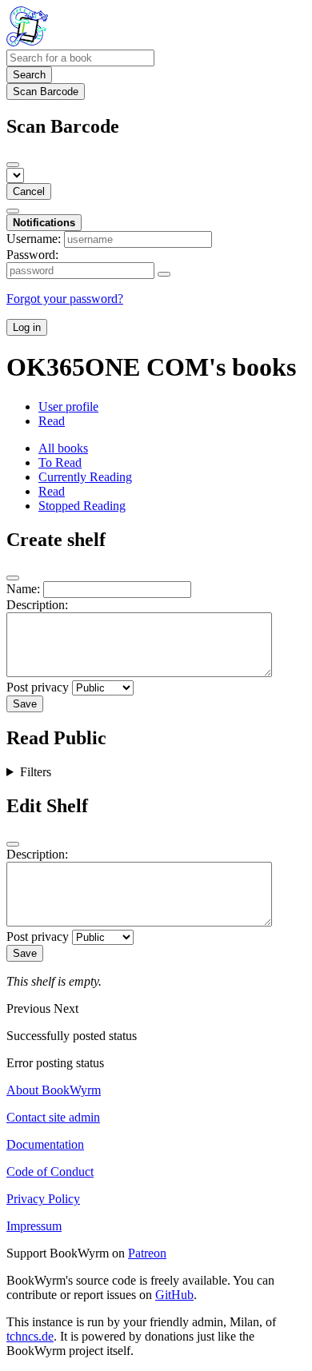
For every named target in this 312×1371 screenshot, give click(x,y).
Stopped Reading (82, 505)
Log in (27, 327)
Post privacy (37, 687)
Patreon (147, 1253)
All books (63, 448)
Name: (23, 589)
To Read (60, 462)
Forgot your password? (64, 298)
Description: (37, 605)
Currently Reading (85, 477)
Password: (32, 254)
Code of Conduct (50, 1171)
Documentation (45, 1144)
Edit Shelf (47, 805)
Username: (33, 238)
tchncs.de (30, 1336)
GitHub (174, 1294)
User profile (68, 406)
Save (25, 704)
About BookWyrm (53, 1090)
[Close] (12, 164)
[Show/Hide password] (164, 274)
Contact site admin (53, 1117)
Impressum (34, 1226)
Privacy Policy (43, 1199)
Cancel (29, 191)
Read (51, 421)
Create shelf (56, 539)
